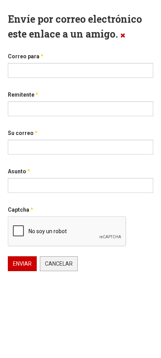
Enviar (22, 264)
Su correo (23, 133)
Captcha (20, 210)
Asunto (19, 171)
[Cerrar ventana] (122, 35)
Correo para (25, 56)
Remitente (23, 95)
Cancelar (59, 264)
